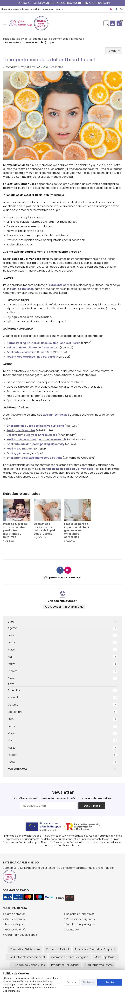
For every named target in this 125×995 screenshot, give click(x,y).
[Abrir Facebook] (116, 9)
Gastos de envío (15, 929)
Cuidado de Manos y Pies (29, 965)
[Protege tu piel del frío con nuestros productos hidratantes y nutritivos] (16, 510)
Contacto (72, 929)
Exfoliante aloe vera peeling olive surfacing (35, 426)
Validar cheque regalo (80, 924)
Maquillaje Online (105, 957)
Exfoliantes (56, 67)
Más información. (11, 990)
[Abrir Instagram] (111, 9)
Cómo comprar (15, 914)
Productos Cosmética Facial (27, 957)
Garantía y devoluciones (21, 935)
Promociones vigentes (80, 919)
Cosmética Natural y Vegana (69, 957)
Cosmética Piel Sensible (25, 949)
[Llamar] (121, 9)
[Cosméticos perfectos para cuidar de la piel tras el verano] (47, 510)
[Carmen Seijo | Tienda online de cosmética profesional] (20, 23)
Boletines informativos (80, 914)
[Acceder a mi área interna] (112, 23)
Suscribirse (92, 806)
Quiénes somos (15, 919)
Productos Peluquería (65, 965)
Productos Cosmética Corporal (95, 949)
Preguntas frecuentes (99, 965)
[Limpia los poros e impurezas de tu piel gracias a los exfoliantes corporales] (77, 510)
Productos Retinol (57, 949)
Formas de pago (15, 924)
